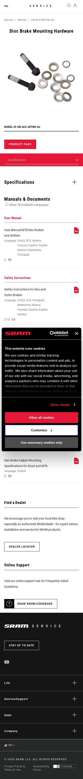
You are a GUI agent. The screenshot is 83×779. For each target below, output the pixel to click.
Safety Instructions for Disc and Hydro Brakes (26, 304)
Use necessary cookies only (41, 442)
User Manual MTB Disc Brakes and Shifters (26, 245)
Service (41, 5)
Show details (60, 404)
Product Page (20, 144)
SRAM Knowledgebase (35, 603)
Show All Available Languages (29, 204)
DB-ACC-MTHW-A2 (42, 19)
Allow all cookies (41, 417)
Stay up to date (21, 645)
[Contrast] (56, 766)
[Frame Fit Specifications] (76, 463)
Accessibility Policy (41, 768)
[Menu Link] (6, 6)
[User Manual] (76, 232)
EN (10, 745)
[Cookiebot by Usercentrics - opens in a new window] (51, 333)
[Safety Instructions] (76, 292)
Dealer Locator (22, 546)
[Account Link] (75, 6)
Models (22, 19)
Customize (39, 430)
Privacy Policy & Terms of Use (14, 768)
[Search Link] (69, 6)
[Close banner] (76, 333)
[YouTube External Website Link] (6, 662)
